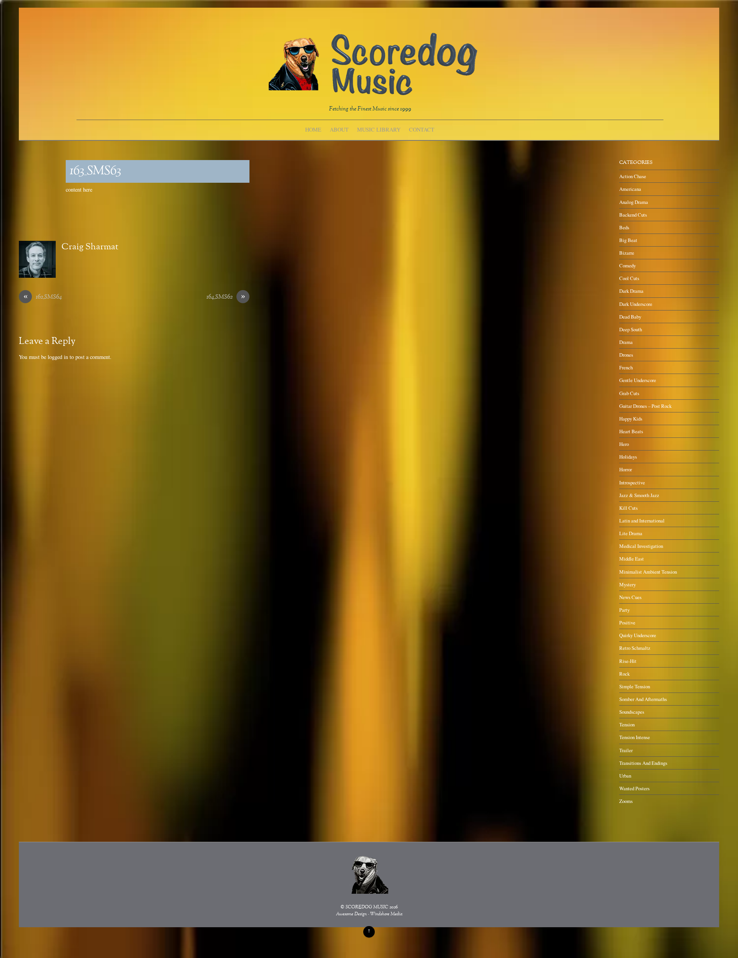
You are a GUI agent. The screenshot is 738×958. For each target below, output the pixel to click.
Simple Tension (634, 686)
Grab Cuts (629, 393)
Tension (627, 724)
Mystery (627, 584)
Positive (627, 622)
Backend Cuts (633, 214)
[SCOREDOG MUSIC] (372, 91)
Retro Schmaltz (634, 647)
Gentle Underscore (637, 380)
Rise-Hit (628, 661)
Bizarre (626, 252)
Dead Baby (630, 316)
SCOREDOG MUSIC (367, 907)
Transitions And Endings (643, 762)
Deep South (630, 329)
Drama (626, 342)
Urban (625, 775)
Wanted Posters (634, 788)
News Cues (630, 597)
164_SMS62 (225, 297)
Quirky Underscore (637, 635)
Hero (624, 444)
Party (624, 609)
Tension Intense (634, 737)
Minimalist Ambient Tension (648, 571)
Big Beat (628, 240)
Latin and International (642, 520)
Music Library (379, 129)
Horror (625, 469)
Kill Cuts (628, 507)
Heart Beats (631, 431)
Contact (421, 129)
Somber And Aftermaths (643, 699)
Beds (624, 227)
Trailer (626, 750)
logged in (58, 357)
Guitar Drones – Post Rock (645, 405)
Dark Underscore (635, 303)
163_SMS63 (95, 171)
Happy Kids (630, 418)
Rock (624, 673)
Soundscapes (631, 711)
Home (313, 129)
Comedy (627, 265)
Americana (630, 188)
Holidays (628, 456)
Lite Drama (630, 533)
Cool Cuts (629, 278)
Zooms (626, 801)
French (626, 367)
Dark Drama (631, 290)
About (339, 129)
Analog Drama (633, 202)
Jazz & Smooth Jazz (639, 495)
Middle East (631, 558)
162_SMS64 (42, 297)
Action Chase (632, 176)
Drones (626, 354)
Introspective (632, 482)
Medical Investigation (641, 545)
